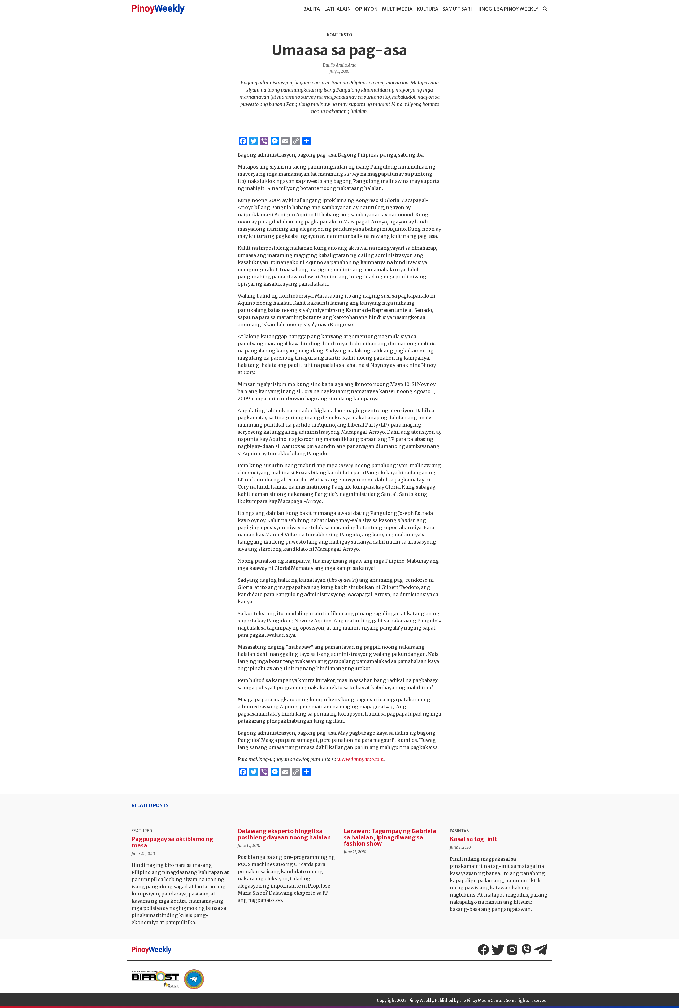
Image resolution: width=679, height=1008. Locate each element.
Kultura (427, 9)
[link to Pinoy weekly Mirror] (156, 979)
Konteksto (339, 34)
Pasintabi (460, 830)
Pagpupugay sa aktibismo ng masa (172, 842)
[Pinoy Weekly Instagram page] (512, 949)
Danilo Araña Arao (339, 65)
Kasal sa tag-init (473, 839)
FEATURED (142, 830)
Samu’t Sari (457, 9)
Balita (311, 9)
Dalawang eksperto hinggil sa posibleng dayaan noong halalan (284, 834)
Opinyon (366, 9)
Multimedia (397, 9)
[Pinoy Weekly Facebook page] (483, 949)
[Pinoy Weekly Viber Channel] (526, 949)
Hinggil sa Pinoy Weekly (507, 9)
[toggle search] (545, 8)
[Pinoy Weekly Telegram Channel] (540, 949)
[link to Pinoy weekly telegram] (194, 979)
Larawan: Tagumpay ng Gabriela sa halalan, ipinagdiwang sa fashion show (390, 837)
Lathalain (337, 9)
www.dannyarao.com (360, 759)
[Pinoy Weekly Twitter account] (497, 949)
